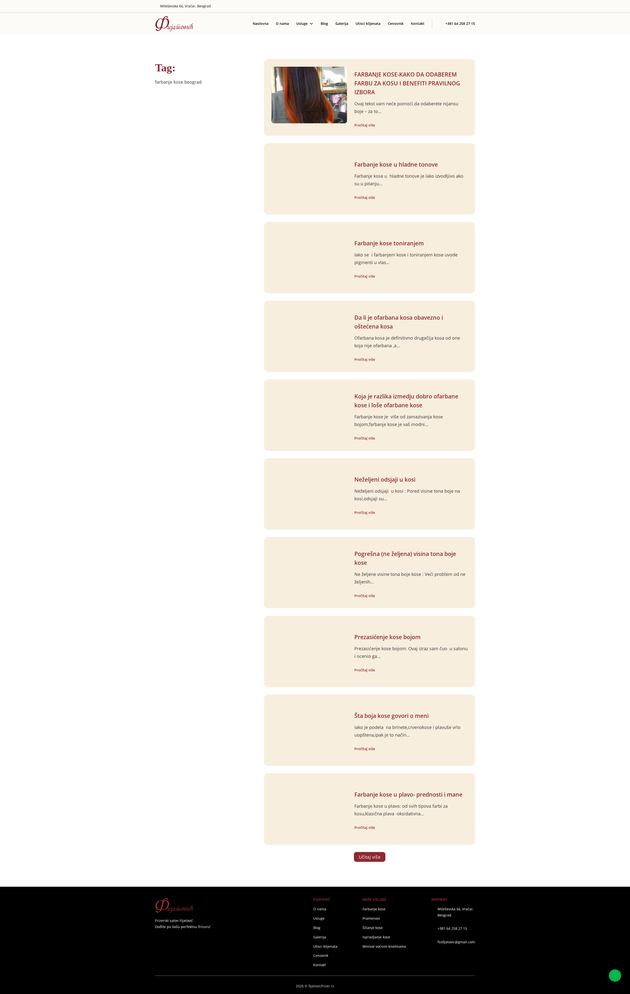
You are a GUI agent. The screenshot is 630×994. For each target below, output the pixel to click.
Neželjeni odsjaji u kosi (384, 479)
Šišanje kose (372, 927)
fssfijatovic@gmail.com (456, 942)
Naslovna (260, 23)
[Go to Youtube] (466, 6)
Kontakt (418, 23)
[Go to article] (309, 94)
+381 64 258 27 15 (452, 928)
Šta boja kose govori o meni (391, 716)
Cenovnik (396, 23)
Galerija (341, 23)
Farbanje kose (373, 909)
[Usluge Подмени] (311, 23)
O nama (282, 23)
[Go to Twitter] (451, 6)
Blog (324, 23)
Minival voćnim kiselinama (384, 946)
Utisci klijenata (368, 23)
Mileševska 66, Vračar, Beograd (455, 912)
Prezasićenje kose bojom (387, 637)
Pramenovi (371, 918)
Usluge (302, 23)
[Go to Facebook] (157, 938)
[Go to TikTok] (473, 6)
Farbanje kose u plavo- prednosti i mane (408, 794)
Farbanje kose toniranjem (389, 243)
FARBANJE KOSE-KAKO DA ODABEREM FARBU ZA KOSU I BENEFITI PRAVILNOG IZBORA (407, 83)
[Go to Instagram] (458, 6)
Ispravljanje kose (376, 937)
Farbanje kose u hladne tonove (396, 164)
